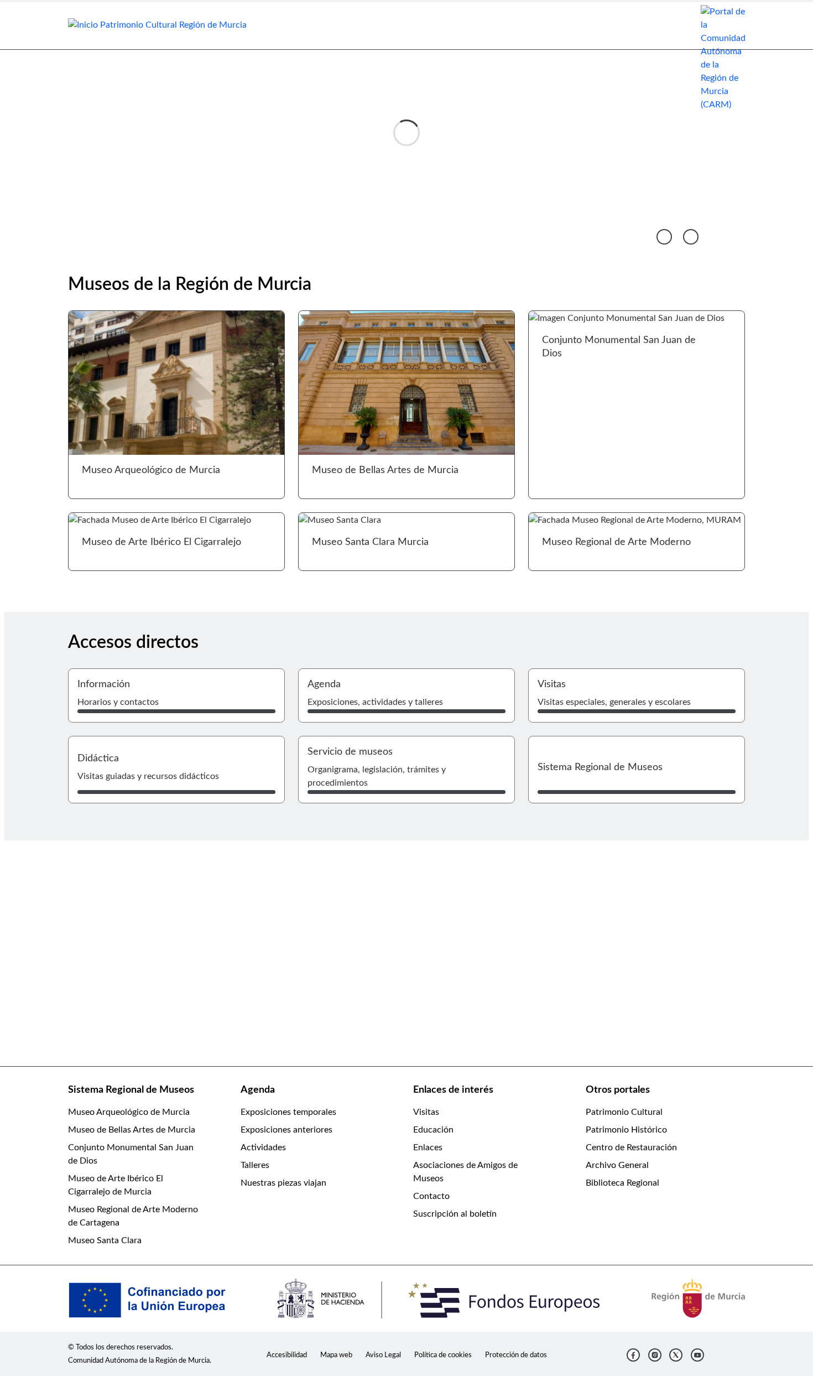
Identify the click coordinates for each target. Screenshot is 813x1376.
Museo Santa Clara (105, 1240)
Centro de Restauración (631, 1147)
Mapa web (336, 1355)
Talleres (255, 1165)
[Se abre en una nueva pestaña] (723, 57)
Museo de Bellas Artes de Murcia (131, 1129)
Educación (433, 1129)
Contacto (431, 1196)
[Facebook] (633, 1355)
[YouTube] (697, 1355)
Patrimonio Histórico (626, 1129)
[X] (675, 1355)
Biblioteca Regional (622, 1182)
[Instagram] (654, 1355)
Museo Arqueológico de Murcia (129, 1112)
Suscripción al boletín (455, 1213)
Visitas (426, 1112)
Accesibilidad (287, 1355)
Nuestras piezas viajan (283, 1182)
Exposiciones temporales (288, 1112)
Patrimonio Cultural (624, 1112)
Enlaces (427, 1147)
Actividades (263, 1147)
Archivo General (617, 1165)
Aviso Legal (383, 1355)
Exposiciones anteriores (286, 1129)
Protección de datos (516, 1355)
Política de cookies (443, 1355)
